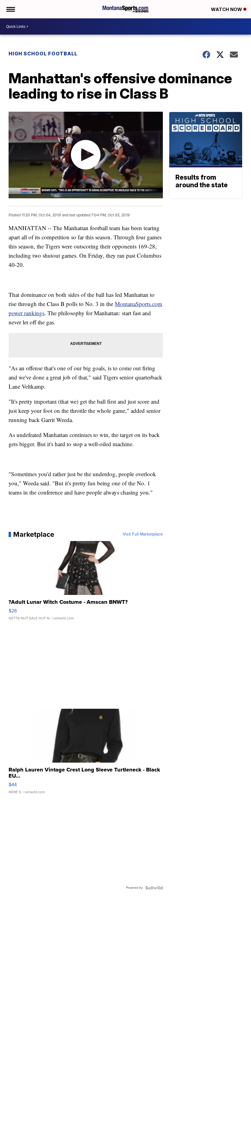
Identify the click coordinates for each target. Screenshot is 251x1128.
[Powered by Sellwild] (154, 888)
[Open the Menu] (10, 9)
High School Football (43, 53)
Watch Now (227, 9)
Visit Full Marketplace (143, 534)
